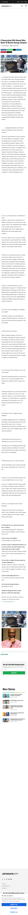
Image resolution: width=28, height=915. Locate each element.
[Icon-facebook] (2, 879)
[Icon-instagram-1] (6, 879)
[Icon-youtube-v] (11, 879)
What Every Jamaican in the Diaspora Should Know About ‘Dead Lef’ (17, 713)
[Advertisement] (14, 23)
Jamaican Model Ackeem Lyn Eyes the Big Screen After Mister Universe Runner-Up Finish (17, 719)
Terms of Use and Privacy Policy (18, 666)
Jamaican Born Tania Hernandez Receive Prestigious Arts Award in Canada (16, 695)
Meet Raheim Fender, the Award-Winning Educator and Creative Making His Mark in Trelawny (16, 706)
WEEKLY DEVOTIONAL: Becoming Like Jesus (16, 700)
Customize (14, 908)
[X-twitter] (4, 879)
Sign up (14, 673)
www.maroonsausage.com (8, 601)
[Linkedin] (8, 879)
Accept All (14, 905)
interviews (4, 654)
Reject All (14, 912)
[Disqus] (14, 814)
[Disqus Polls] (14, 779)
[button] (22, 6)
